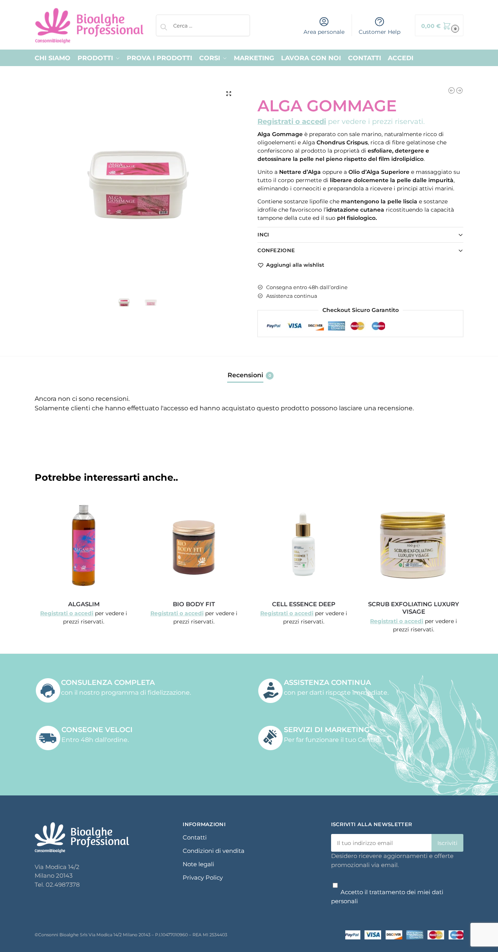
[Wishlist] (121, 507)
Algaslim (84, 604)
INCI (263, 234)
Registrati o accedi (291, 121)
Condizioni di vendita (213, 850)
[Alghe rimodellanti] (451, 90)
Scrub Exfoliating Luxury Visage (413, 608)
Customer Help (379, 31)
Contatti (195, 837)
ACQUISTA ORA (84, 625)
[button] (439, 25)
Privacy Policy (203, 877)
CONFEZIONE (276, 250)
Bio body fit (194, 604)
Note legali (198, 864)
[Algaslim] (84, 545)
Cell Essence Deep (303, 604)
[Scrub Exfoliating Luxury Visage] (414, 545)
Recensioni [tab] (249, 375)
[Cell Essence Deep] (304, 545)
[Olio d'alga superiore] (459, 90)
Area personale (324, 31)
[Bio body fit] (193, 545)
